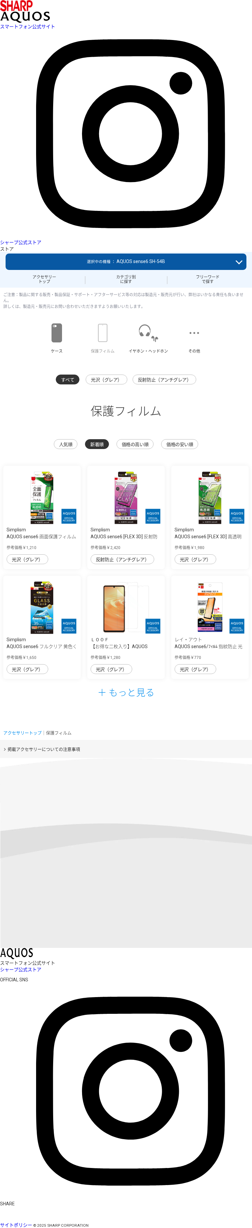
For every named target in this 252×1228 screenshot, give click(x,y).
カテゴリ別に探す (126, 279)
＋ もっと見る (126, 692)
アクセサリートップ (44, 279)
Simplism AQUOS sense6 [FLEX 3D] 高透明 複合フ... (208, 536)
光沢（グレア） (106, 379)
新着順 (97, 444)
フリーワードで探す (208, 279)
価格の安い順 (179, 444)
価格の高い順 (135, 444)
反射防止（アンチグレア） (164, 379)
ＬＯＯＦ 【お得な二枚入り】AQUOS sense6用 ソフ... (119, 646)
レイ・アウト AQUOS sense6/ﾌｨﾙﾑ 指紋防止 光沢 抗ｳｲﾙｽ (208, 646)
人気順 (66, 444)
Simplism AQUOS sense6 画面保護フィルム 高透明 (41, 536)
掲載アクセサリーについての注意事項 (44, 749)
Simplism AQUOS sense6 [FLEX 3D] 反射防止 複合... (124, 536)
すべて (67, 379)
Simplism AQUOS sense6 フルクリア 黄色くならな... (42, 646)
